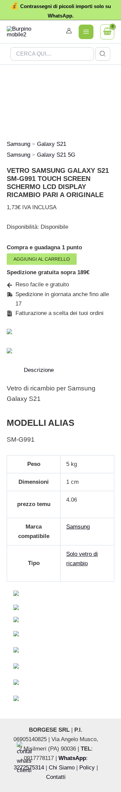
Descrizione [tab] (39, 370)
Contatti (56, 777)
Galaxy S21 (51, 144)
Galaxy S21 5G (56, 155)
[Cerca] (103, 54)
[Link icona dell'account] (69, 31)
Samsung (18, 144)
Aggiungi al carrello (41, 259)
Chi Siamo (62, 767)
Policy (87, 767)
